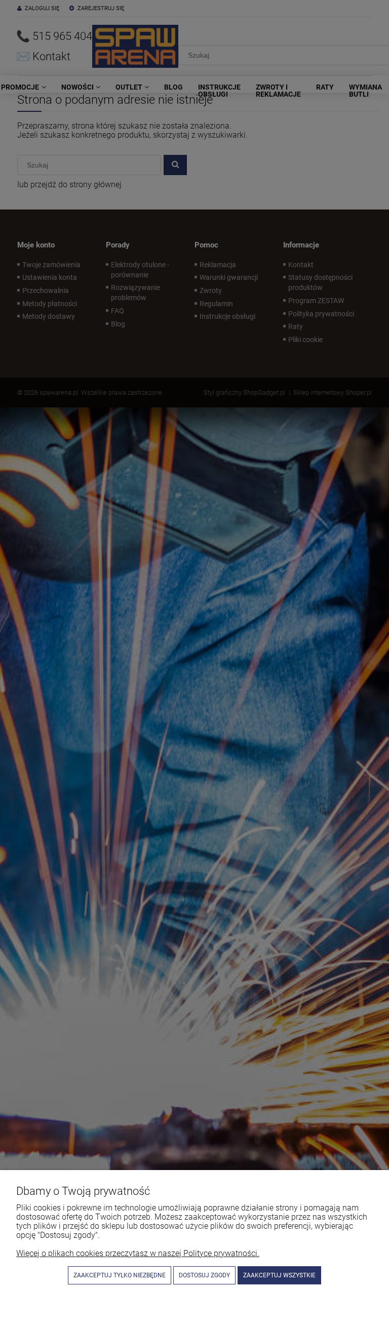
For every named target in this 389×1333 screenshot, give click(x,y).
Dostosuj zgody (204, 1275)
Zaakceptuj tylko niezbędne (119, 1275)
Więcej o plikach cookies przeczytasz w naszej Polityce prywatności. (137, 1253)
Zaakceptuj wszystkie (279, 1275)
